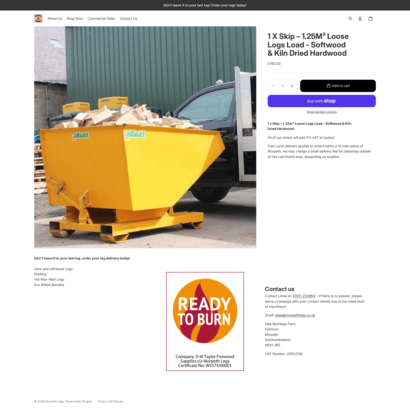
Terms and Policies (110, 401)
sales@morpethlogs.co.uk (295, 315)
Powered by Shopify (78, 401)
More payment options (322, 112)
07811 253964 (304, 296)
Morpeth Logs (54, 401)
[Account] (360, 18)
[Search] (350, 18)
